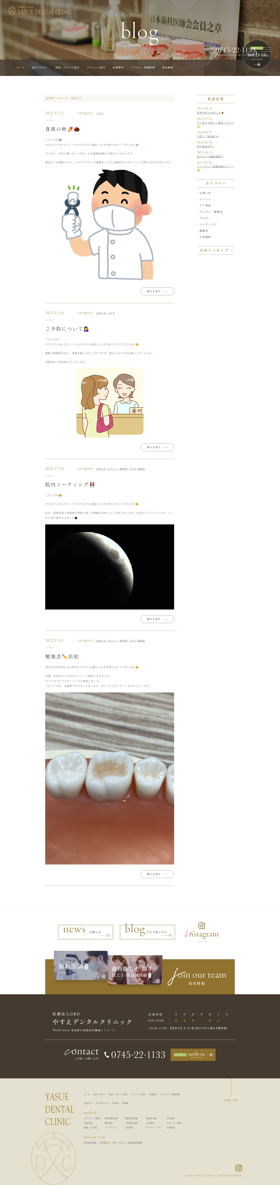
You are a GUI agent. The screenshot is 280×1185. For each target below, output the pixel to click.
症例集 (125, 1103)
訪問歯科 (171, 1127)
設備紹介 (153, 1094)
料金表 (115, 1103)
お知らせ (101, 313)
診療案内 (118, 67)
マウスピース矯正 (92, 1118)
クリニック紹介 (96, 67)
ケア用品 (205, 205)
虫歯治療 (88, 1123)
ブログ (100, 113)
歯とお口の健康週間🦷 (210, 156)
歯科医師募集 (90, 1143)
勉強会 (141, 469)
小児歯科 (205, 237)
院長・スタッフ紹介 (67, 67)
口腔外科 (129, 1127)
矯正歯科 (109, 1123)
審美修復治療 (111, 1118)
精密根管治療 (131, 1118)
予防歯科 (171, 1118)
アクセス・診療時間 (143, 67)
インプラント (111, 1127)
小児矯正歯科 (131, 1123)
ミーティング (208, 224)
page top (231, 1100)
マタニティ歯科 (174, 1123)
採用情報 (167, 67)
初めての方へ (40, 67)
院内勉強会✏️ (205, 146)
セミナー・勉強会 (117, 469)
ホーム (21, 67)
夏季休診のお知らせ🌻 (210, 113)
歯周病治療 (151, 1118)
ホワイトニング (153, 1127)
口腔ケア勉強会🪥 (208, 136)
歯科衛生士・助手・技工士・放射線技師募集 (121, 1143)
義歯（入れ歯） (91, 1127)
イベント (205, 199)
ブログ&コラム (102, 1103)
